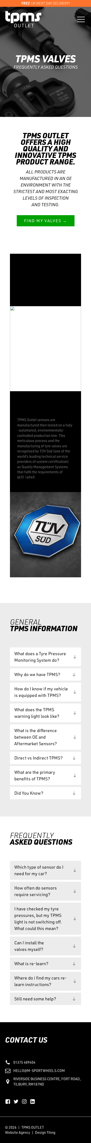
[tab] (45, 656)
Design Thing (45, 1132)
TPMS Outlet (32, 1127)
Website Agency (17, 1132)
